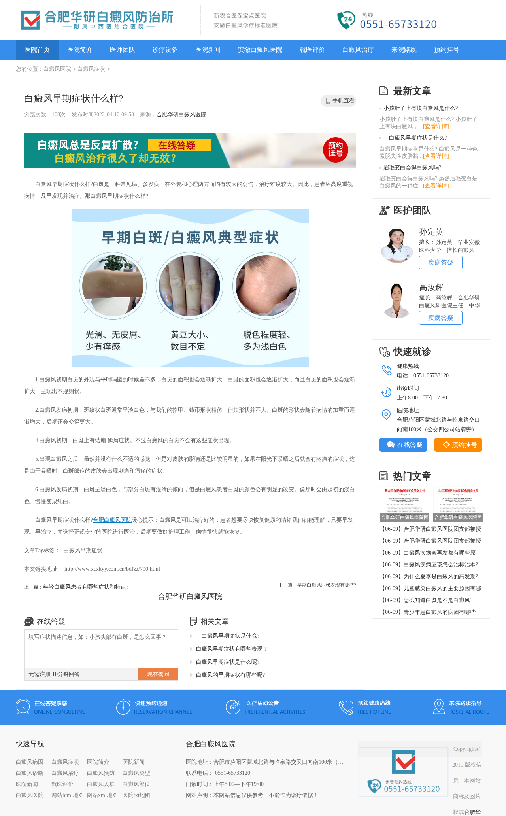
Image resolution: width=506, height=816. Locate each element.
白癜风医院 (57, 69)
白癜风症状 (91, 69)
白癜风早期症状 (83, 550)
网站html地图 (67, 795)
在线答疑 (410, 444)
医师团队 (122, 49)
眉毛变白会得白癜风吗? (412, 167)
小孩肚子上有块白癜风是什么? (420, 108)
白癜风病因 (29, 762)
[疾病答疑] (397, 230)
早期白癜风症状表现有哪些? (326, 585)
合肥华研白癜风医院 (181, 114)
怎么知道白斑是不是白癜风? (438, 600)
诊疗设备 (165, 49)
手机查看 (343, 101)
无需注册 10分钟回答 (54, 674)
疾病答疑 (440, 262)
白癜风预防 (101, 773)
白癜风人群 (101, 784)
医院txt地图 (137, 795)
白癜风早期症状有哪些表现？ (232, 649)
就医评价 (312, 49)
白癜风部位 (136, 784)
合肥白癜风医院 (112, 520)
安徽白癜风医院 (260, 49)
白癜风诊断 (29, 773)
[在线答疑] (190, 151)
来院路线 (404, 49)
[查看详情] (436, 126)
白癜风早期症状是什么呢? (227, 662)
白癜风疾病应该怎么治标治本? (441, 565)
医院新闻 (208, 49)
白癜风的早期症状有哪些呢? (230, 675)
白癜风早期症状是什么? (227, 636)
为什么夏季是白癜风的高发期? (441, 576)
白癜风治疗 (358, 49)
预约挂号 (446, 49)
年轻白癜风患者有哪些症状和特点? (85, 587)
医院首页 (37, 49)
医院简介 (80, 49)
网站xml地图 (102, 795)
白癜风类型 (136, 773)
